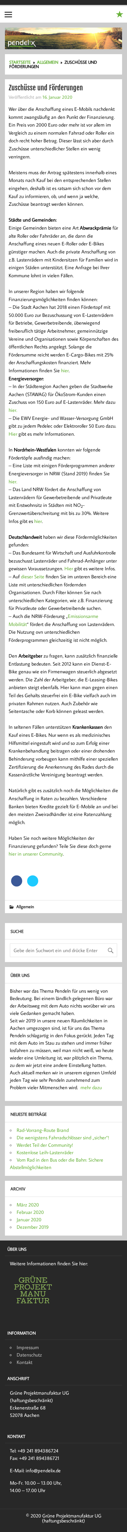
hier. (13, 410)
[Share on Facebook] (16, 884)
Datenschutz (29, 1355)
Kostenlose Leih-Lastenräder (45, 1152)
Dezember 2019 (33, 1227)
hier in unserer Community (36, 854)
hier (65, 370)
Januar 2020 (29, 1219)
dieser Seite (32, 576)
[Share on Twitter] (32, 884)
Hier (13, 434)
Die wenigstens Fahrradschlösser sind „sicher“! (63, 1137)
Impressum (28, 1347)
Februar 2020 (30, 1212)
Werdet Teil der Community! (45, 1145)
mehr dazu (91, 1087)
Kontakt (24, 1362)
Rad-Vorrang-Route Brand (43, 1130)
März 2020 (28, 1205)
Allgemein (25, 906)
